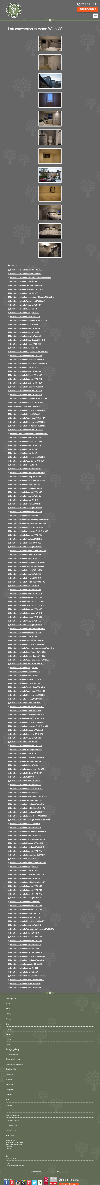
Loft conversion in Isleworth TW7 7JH (26, 511)
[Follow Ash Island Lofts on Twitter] (34, 1182)
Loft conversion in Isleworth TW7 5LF (26, 745)
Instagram (9, 1084)
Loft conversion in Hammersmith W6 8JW (27, 956)
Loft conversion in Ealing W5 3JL (24, 866)
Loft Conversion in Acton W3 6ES (24, 293)
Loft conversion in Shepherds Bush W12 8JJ (29, 726)
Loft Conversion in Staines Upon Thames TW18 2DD (32, 297)
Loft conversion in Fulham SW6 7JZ (25, 671)
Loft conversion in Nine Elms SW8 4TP (26, 952)
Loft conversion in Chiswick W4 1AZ (25, 558)
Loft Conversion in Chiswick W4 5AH (25, 336)
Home (8, 1003)
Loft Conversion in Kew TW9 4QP (24, 309)
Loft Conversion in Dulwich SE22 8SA (25, 273)
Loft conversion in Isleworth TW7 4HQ (26, 609)
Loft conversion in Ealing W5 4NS (24, 792)
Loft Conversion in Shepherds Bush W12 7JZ (29, 320)
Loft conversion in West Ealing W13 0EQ (27, 663)
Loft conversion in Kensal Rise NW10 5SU (27, 656)
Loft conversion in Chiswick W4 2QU (25, 496)
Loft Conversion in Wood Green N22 (25, 324)
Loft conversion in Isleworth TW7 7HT (26, 597)
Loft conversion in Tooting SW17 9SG (26, 624)
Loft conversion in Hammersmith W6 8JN (27, 359)
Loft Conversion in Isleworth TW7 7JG (26, 379)
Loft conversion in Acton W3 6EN (24, 367)
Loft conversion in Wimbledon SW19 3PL (27, 640)
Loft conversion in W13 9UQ (22, 777)
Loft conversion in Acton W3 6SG (24, 636)
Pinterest (9, 1095)
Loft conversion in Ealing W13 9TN (24, 948)
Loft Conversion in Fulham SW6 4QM (25, 578)
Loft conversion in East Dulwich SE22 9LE (27, 426)
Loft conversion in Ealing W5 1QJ (24, 765)
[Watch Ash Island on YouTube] (12, 1182)
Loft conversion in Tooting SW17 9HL (26, 546)
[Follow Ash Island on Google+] (23, 1182)
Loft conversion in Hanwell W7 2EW (25, 913)
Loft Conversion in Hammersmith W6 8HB (27, 457)
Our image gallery (12, 1054)
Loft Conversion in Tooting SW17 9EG (26, 285)
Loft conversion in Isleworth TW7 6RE (26, 905)
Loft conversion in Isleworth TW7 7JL (26, 851)
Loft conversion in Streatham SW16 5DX (27, 847)
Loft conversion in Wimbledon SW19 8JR (27, 566)
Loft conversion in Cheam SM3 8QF (25, 316)
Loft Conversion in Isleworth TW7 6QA (26, 390)
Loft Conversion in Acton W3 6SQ (24, 281)
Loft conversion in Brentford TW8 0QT (26, 780)
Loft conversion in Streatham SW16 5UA (27, 804)
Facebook (9, 1074)
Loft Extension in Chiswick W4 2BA (25, 406)
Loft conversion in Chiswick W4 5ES (25, 574)
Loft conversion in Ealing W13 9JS (24, 858)
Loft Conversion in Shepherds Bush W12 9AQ (29, 531)
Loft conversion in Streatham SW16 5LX (27, 488)
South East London (12, 1120)
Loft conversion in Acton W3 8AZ (24, 741)
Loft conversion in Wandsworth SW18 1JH (28, 550)
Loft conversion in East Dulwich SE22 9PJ (27, 562)
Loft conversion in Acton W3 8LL (24, 753)
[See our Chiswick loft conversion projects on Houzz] (40, 1182)
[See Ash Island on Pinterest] (29, 1182)
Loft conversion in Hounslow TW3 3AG (26, 730)
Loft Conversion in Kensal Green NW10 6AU (28, 363)
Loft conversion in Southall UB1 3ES (25, 679)
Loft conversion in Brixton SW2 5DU (25, 983)
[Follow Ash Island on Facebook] (6, 1182)
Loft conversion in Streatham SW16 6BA (27, 960)
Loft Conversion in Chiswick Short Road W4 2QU (30, 277)
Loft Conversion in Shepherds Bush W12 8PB (29, 351)
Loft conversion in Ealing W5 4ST (24, 667)
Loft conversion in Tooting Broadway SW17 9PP (30, 819)
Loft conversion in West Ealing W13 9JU (27, 601)
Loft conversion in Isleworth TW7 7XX (26, 890)
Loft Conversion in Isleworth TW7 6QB (26, 492)
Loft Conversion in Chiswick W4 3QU (25, 328)
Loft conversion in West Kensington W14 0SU (29, 519)
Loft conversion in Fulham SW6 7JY (25, 414)
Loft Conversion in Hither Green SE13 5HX (27, 340)
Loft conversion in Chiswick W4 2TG (25, 784)
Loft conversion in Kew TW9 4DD (24, 348)
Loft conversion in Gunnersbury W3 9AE (27, 769)
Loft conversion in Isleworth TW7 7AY (26, 909)
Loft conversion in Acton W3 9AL (24, 870)
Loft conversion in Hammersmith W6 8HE (27, 695)
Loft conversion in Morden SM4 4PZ (25, 901)
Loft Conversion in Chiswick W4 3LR (25, 925)
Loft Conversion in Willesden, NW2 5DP (26, 289)
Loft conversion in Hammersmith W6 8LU (27, 644)
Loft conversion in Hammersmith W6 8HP (27, 472)
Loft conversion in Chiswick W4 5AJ (25, 835)
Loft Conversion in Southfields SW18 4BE (27, 582)
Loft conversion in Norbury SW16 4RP (26, 773)
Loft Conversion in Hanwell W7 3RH (25, 484)
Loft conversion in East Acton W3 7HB (26, 613)
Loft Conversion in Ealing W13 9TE (24, 332)
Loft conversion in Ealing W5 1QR (24, 585)
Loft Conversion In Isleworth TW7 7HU (26, 535)
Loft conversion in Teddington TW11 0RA (27, 418)
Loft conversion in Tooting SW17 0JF (25, 897)
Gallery (8, 1014)
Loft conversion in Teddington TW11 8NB (27, 691)
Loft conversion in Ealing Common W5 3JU (28, 975)
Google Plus (10, 1089)
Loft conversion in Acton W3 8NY (24, 500)
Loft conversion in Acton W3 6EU (24, 453)
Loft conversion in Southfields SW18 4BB (27, 882)
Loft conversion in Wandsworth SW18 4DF (28, 862)
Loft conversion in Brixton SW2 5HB (25, 917)
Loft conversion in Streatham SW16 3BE (27, 714)
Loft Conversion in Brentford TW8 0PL (26, 437)
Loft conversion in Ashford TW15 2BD (26, 617)
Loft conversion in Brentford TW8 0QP (26, 593)
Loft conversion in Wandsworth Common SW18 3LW (32, 929)
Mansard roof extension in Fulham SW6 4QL (29, 433)
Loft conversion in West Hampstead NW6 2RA (29, 660)
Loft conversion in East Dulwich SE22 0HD (28, 831)
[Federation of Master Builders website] (46, 1181)
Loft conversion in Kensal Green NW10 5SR (28, 816)
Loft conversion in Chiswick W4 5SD (25, 827)
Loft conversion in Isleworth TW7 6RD (26, 632)
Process (8, 1019)
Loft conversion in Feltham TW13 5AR (26, 441)
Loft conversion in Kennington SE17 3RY (27, 855)
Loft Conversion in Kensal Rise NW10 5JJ (27, 480)
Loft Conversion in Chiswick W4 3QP (25, 305)
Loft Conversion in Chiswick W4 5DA (25, 371)
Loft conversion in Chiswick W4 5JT (25, 675)
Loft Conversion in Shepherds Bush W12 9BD (29, 398)
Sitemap (9, 1029)
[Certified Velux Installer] (53, 1181)
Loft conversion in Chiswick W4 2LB (25, 944)
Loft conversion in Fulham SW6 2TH (25, 504)
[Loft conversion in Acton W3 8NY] (50, 43)
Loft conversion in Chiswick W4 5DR (25, 589)
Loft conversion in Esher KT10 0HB (25, 823)
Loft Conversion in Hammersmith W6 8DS (27, 410)
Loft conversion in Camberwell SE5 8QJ (26, 527)
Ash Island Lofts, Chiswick (14, 1064)
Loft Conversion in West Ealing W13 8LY (27, 461)
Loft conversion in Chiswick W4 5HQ (25, 738)
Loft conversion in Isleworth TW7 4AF (26, 940)
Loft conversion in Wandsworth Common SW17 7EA (32, 648)
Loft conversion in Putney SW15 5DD (25, 543)
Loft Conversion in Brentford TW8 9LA (26, 383)
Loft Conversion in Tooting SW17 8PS (26, 749)
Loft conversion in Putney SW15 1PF (25, 476)
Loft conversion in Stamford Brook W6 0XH (28, 839)
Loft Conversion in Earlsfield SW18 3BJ (26, 402)
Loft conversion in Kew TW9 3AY (24, 972)
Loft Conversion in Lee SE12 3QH (24, 465)
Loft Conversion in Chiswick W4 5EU (25, 445)
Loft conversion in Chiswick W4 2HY (25, 878)
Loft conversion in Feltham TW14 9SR (26, 375)
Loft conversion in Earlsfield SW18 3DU (26, 788)
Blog (7, 1024)
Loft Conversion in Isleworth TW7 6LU (26, 270)
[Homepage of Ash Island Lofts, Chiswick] (12, 10)
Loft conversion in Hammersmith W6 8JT (27, 722)
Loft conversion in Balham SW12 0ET (25, 702)
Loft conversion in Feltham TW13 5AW (26, 936)
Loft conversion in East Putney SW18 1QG (28, 652)
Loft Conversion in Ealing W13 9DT (24, 312)
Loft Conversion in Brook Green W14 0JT (27, 979)
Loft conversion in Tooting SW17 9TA (26, 800)
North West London (12, 1125)
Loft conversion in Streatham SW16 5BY (27, 812)
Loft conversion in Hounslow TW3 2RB (26, 387)
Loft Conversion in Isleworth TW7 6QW (26, 429)
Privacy (8, 1039)
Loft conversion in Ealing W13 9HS (24, 933)
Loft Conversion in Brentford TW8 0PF (26, 394)
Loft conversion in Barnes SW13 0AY (25, 710)
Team (8, 1008)
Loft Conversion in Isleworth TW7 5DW (26, 355)
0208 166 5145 (11, 1158)
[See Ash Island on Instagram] (17, 1182)
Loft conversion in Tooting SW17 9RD (26, 507)
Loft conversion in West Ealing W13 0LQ (27, 605)
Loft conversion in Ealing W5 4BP (24, 515)
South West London (12, 1115)
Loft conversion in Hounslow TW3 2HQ (26, 843)
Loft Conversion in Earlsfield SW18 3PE (26, 734)
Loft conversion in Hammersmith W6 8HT (27, 921)
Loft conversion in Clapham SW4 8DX (26, 539)
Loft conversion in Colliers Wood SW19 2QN (28, 796)
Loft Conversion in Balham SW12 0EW (26, 570)
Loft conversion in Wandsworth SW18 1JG (28, 523)
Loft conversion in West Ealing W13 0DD (27, 706)
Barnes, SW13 (11, 1130)
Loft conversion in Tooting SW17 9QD (26, 761)
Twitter (8, 1100)
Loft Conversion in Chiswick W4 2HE (25, 468)
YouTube (9, 1079)
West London (10, 1110)
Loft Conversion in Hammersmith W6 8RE (27, 422)
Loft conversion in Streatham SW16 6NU (27, 757)
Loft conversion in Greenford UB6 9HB (26, 964)
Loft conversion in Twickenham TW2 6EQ (27, 687)
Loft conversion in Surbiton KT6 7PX (25, 554)
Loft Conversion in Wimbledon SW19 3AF (27, 301)
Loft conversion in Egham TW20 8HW (25, 344)
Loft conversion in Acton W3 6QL (24, 968)
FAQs (8, 1044)
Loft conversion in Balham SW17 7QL (26, 683)
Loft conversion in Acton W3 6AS (24, 449)
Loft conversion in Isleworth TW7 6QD (26, 886)
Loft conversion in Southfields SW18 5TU (27, 808)
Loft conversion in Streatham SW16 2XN (27, 874)
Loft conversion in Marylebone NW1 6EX (27, 718)
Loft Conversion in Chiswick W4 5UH (25, 987)
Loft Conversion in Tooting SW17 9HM (26, 699)
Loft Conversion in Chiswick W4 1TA (25, 621)
